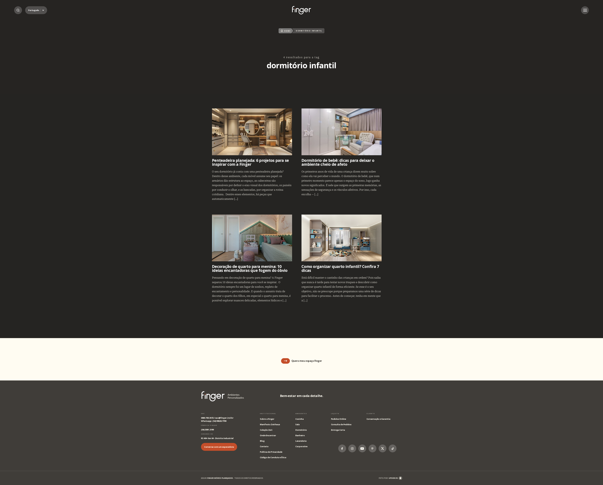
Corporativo (301, 446)
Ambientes (301, 413)
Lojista (335, 413)
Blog (262, 440)
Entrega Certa (338, 429)
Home (287, 31)
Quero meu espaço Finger (306, 361)
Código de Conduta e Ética (273, 457)
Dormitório (301, 429)
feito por (388, 478)
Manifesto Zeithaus (270, 424)
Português (33, 10)
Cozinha (299, 419)
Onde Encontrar (268, 435)
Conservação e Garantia (378, 419)
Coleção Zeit (266, 429)
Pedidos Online (338, 419)
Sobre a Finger (267, 419)
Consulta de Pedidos (341, 424)
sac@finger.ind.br (224, 417)
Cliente (371, 413)
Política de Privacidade (271, 451)
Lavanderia (300, 440)
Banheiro (300, 435)
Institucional (268, 413)
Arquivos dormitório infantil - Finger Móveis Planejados (301, 10)
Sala (297, 424)
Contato (264, 446)
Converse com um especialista (219, 446)
